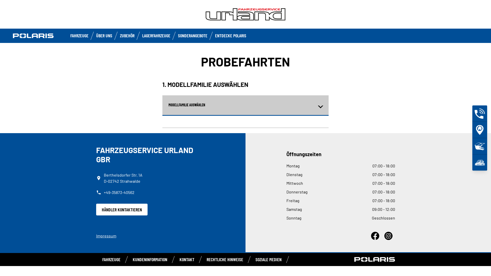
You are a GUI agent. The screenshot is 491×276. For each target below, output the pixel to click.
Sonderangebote (192, 35)
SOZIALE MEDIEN (268, 259)
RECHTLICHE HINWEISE (225, 259)
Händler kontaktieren (122, 209)
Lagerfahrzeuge (156, 35)
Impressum (106, 235)
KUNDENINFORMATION (150, 259)
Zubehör (127, 35)
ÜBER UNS (104, 35)
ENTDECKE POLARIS (230, 35)
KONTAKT (187, 259)
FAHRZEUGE (79, 35)
